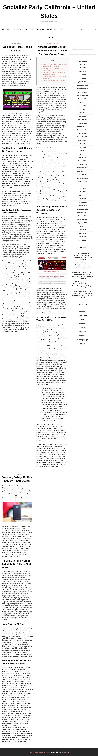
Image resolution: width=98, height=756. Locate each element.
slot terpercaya (82, 340)
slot (82, 320)
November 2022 (82, 212)
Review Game (18, 29)
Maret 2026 (82, 75)
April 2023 (82, 195)
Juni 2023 (83, 188)
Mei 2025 (83, 109)
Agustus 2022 (82, 223)
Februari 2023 (82, 202)
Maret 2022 (82, 236)
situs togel (82, 332)
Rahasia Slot (6, 29)
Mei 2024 (83, 150)
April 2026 (82, 71)
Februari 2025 (82, 119)
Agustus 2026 (82, 61)
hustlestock (64, 752)
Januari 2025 (82, 123)
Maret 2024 (82, 157)
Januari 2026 (82, 82)
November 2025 (82, 88)
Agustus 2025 (82, 99)
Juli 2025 (82, 102)
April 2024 (82, 154)
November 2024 (82, 130)
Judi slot (82, 344)
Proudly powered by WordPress (39, 752)
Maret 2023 (82, 199)
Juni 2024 (83, 147)
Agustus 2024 (82, 140)
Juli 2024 (82, 144)
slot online (82, 336)
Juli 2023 (82, 185)
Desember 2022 (82, 209)
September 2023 (82, 178)
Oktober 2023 (82, 175)
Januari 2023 (82, 205)
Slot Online (30, 29)
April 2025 (82, 113)
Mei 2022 (83, 230)
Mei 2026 (83, 68)
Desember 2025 (82, 85)
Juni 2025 (83, 106)
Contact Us (51, 29)
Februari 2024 (82, 161)
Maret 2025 (82, 116)
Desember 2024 (82, 126)
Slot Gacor (17, 44)
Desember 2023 (82, 168)
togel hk (83, 328)
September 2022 (82, 219)
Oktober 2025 (82, 92)
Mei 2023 (83, 192)
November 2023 (82, 171)
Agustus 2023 (82, 181)
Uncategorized (52, 44)
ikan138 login (82, 316)
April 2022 (82, 233)
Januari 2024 (82, 164)
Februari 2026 (82, 78)
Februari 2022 (82, 240)
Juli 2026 (82, 64)
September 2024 (82, 137)
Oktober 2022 (82, 216)
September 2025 (82, 95)
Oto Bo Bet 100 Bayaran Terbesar (53, 81)
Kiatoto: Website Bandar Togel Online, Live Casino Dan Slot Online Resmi (52, 50)
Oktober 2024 (82, 133)
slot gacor (82, 312)
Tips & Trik (41, 29)
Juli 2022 (82, 226)
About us (61, 29)
